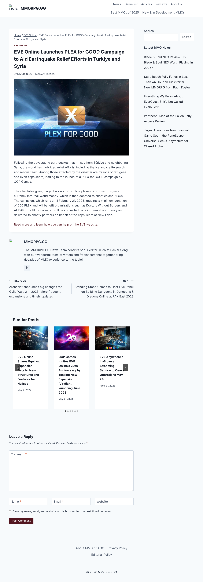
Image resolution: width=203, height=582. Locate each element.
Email (58, 501)
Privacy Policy (117, 548)
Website (102, 501)
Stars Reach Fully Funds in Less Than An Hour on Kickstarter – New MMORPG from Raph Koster (167, 82)
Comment (19, 454)
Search (149, 31)
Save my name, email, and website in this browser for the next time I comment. (62, 511)
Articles (146, 4)
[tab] (65, 411)
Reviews (161, 4)
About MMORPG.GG (90, 548)
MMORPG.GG (24, 73)
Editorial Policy (101, 554)
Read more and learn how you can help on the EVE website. (56, 224)
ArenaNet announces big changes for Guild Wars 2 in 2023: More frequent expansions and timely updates (35, 288)
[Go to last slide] (17, 367)
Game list (131, 4)
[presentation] (30, 338)
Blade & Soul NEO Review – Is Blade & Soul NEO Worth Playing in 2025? (168, 62)
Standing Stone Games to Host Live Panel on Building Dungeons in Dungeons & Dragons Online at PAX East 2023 (104, 288)
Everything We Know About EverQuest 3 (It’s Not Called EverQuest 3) (163, 102)
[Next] (125, 367)
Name (16, 501)
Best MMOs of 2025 (125, 12)
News (117, 4)
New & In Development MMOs (163, 12)
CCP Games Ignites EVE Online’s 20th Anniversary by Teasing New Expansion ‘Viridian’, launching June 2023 (70, 374)
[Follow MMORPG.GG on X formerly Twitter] (27, 268)
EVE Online (20, 45)
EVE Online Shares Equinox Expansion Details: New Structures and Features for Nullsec (29, 370)
